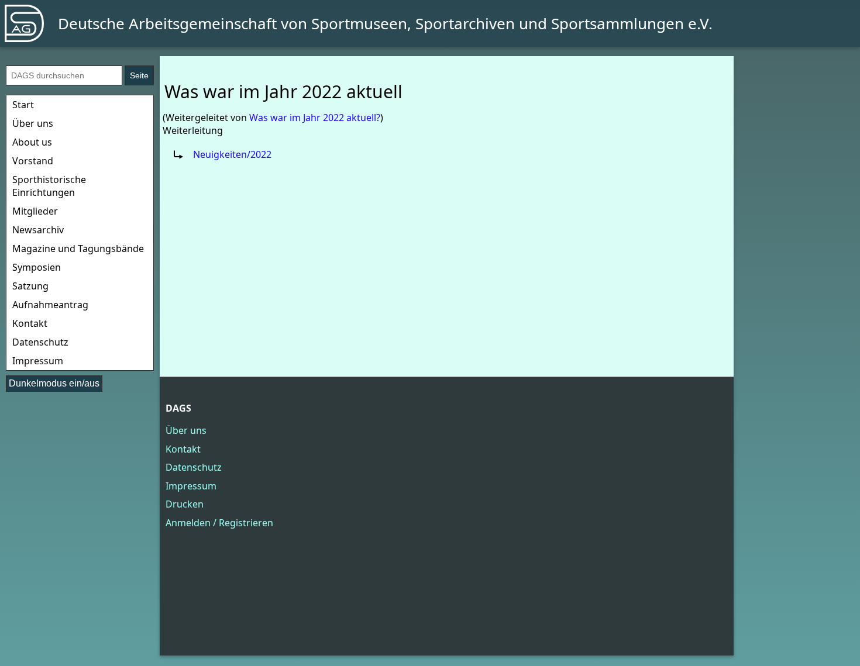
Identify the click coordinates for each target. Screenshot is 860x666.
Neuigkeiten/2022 (232, 154)
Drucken (185, 504)
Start (23, 104)
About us (32, 142)
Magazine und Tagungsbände (78, 248)
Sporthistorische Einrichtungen (49, 186)
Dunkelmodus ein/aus (54, 383)
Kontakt (29, 323)
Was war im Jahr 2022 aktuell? (314, 117)
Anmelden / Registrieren (219, 522)
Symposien (36, 267)
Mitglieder (35, 211)
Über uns (32, 123)
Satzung (30, 285)
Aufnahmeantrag (50, 304)
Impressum (37, 360)
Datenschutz (40, 342)
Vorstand (32, 160)
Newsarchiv (38, 229)
